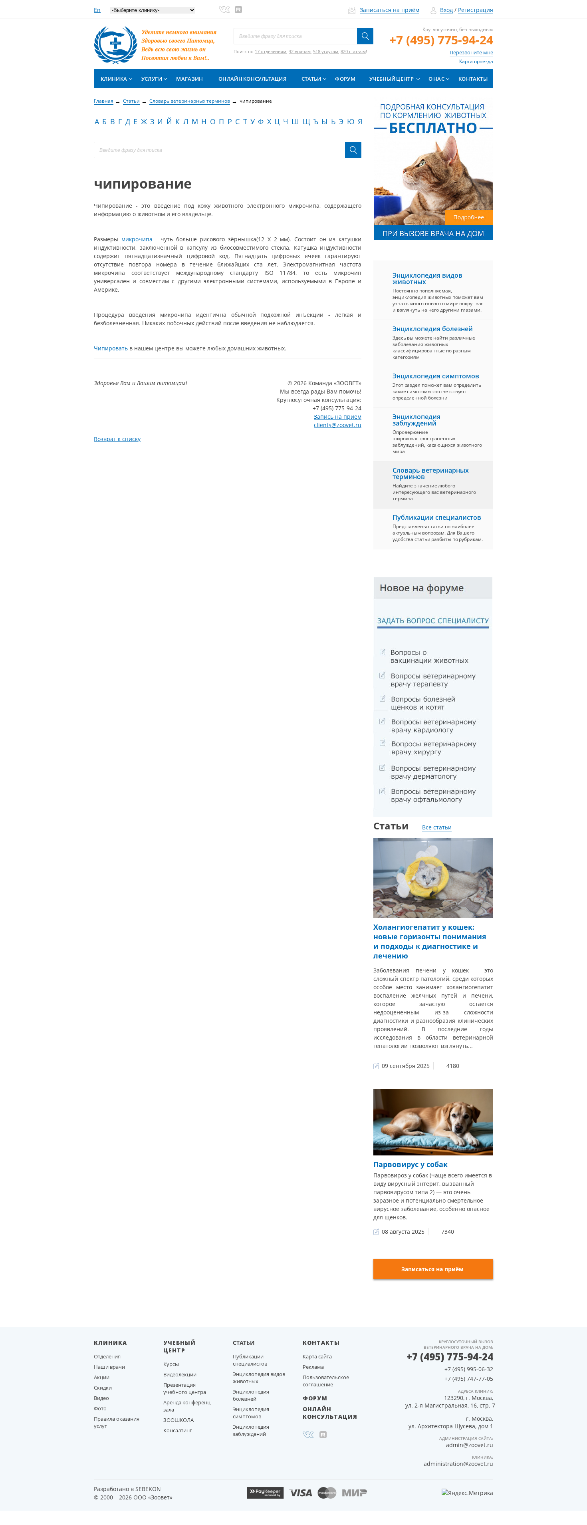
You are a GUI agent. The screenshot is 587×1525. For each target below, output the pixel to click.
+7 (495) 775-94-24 (441, 40)
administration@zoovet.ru (458, 1463)
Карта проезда (476, 61)
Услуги (151, 78)
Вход (446, 10)
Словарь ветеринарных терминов (431, 473)
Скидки (103, 1387)
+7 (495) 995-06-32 (468, 1369)
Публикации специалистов (437, 517)
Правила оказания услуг (116, 1422)
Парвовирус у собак (410, 1164)
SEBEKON (148, 1489)
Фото (100, 1408)
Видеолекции (179, 1374)
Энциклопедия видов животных (427, 278)
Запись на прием (337, 416)
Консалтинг (177, 1430)
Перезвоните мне (471, 52)
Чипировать (111, 348)
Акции (101, 1377)
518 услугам (325, 51)
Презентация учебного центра (184, 1388)
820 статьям (353, 51)
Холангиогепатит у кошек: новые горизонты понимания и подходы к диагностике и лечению (429, 941)
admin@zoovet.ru (469, 1445)
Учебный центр (391, 78)
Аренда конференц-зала (187, 1406)
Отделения (107, 1356)
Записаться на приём (389, 10)
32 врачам (300, 51)
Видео (101, 1398)
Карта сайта (317, 1356)
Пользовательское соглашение (326, 1381)
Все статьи (437, 827)
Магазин (189, 78)
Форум (345, 78)
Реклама (313, 1366)
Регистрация (475, 10)
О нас (436, 78)
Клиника (114, 78)
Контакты (473, 78)
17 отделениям (270, 51)
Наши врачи (109, 1366)
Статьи (311, 78)
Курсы (171, 1364)
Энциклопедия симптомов (436, 376)
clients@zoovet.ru (337, 425)
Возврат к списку (117, 439)
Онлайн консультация (252, 78)
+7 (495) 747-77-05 (468, 1378)
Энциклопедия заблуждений (416, 420)
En (97, 10)
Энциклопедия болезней (433, 329)
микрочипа (137, 239)
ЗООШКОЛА (178, 1420)
